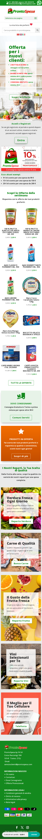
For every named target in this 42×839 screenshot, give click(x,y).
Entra (21, 140)
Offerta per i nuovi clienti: (17, 53)
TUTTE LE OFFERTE (21, 382)
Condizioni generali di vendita (18, 793)
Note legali (10, 802)
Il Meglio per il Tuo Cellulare (19, 705)
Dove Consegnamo (14, 780)
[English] (21, 34)
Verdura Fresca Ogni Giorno (20, 499)
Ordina (34, 835)
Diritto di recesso (13, 796)
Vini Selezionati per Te (19, 657)
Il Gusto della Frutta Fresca (18, 599)
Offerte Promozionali (14, 783)
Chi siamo (10, 774)
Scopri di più (21, 456)
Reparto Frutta (21, 620)
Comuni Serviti (21, 417)
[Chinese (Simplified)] (18, 34)
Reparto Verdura (21, 521)
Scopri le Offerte (21, 97)
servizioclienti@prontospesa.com (18, 764)
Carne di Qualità (21, 543)
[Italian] (24, 34)
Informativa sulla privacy (16, 799)
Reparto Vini (21, 680)
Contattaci (10, 777)
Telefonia (21, 726)
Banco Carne (21, 563)
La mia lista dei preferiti (19, 25)
